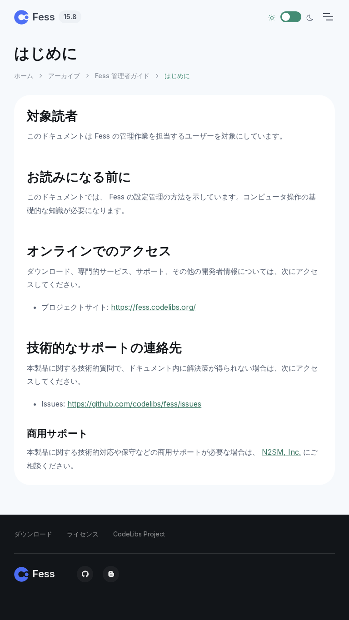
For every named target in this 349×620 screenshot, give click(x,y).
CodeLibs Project (139, 534)
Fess (54, 17)
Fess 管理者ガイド (122, 75)
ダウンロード (33, 534)
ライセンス (83, 534)
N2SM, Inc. (281, 451)
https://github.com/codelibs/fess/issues (134, 403)
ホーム (23, 75)
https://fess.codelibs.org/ (153, 307)
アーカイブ (64, 75)
